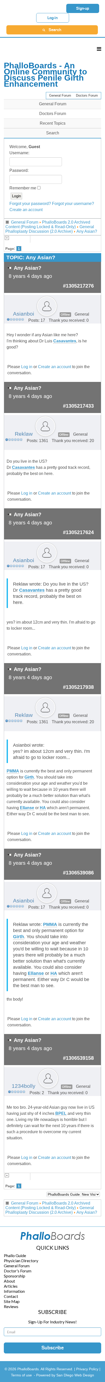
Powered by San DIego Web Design (65, 1375)
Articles (11, 1286)
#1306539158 (78, 1058)
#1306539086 (78, 872)
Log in (26, 367)
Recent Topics (52, 123)
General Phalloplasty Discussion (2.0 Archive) (49, 229)
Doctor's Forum (17, 1270)
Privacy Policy (87, 1369)
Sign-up (82, 8)
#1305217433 (78, 406)
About (9, 1280)
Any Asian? (86, 231)
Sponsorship (14, 1275)
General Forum (60, 95)
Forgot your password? (30, 203)
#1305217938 (78, 687)
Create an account (26, 210)
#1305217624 (78, 532)
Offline (65, 314)
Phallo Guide (15, 1255)
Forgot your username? (73, 203)
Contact (11, 1296)
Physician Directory (21, 1260)
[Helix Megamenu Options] (99, 49)
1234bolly (23, 1086)
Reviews (11, 1306)
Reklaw (24, 434)
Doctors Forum (87, 95)
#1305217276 (78, 286)
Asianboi (23, 314)
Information (14, 1291)
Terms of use (21, 1375)
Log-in (52, 18)
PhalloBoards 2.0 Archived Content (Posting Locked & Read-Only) (47, 224)
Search (52, 133)
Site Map (12, 1301)
